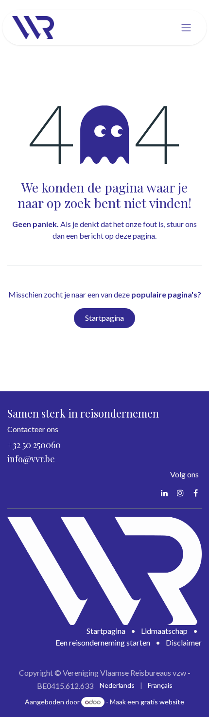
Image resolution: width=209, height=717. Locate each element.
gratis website (162, 702)
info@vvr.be (31, 459)
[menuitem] (117, 685)
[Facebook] (195, 493)
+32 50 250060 (34, 445)
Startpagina (104, 317)
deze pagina (135, 235)
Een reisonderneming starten (102, 642)
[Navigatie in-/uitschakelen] (186, 28)
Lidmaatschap (164, 630)
